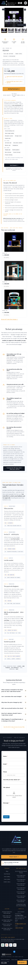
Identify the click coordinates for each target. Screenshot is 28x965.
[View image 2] (11, 30)
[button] (14, 17)
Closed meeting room (9, 130)
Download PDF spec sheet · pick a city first (14, 82)
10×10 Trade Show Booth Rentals (21, 872)
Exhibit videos (7, 881)
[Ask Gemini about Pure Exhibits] (10, 945)
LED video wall (8, 142)
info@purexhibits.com (20, 923)
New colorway (8, 152)
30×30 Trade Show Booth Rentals (21, 897)
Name (5, 756)
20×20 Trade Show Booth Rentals (21, 880)
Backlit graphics (15, 149)
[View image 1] (4, 30)
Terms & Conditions (5, 959)
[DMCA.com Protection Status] (6, 954)
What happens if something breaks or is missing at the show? (12, 720)
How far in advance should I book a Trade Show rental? (11, 714)
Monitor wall (7, 145)
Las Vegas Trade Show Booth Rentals (7, 921)
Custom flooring (16, 152)
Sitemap (21, 959)
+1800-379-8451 (11, 4)
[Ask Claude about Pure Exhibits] (6, 945)
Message (6, 803)
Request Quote (21, 24)
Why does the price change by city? (11, 702)
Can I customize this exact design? (11, 696)
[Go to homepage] (3, 2)
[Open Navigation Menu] (25, 3)
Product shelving (8, 154)
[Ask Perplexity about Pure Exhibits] (14, 945)
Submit (6, 817)
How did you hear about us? (12, 779)
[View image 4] (24, 30)
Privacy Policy (15, 959)
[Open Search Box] (21, 3)
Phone (5, 772)
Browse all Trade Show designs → (9, 319)
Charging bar (15, 145)
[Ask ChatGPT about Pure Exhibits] (2, 945)
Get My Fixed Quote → (14, 89)
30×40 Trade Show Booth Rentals (21, 901)
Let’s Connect (21, 911)
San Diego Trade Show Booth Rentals (7, 929)
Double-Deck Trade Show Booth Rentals (21, 905)
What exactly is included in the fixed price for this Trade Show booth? (12, 690)
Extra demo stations (17, 142)
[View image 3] (18, 30)
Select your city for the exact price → (14, 77)
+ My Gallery (14, 93)
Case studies (7, 879)
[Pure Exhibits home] (16, 840)
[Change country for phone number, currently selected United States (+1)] (5, 775)
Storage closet (18, 135)
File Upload (6, 787)
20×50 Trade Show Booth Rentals (21, 892)
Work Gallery (7, 876)
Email (5, 764)
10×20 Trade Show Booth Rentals (21, 876)
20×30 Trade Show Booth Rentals (21, 884)
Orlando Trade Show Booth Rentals (7, 925)
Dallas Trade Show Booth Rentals (7, 916)
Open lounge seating (9, 133)
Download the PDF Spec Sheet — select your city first (15, 468)
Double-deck (8, 138)
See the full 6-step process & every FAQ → (14, 727)
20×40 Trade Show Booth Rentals (21, 888)
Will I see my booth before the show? (12, 708)
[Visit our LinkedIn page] (18, 3)
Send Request (14, 165)
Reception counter (9, 135)
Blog (7, 871)
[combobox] (14, 783)
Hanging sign (7, 149)
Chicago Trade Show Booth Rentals (7, 912)
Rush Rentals (7, 873)
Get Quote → (22, 962)
